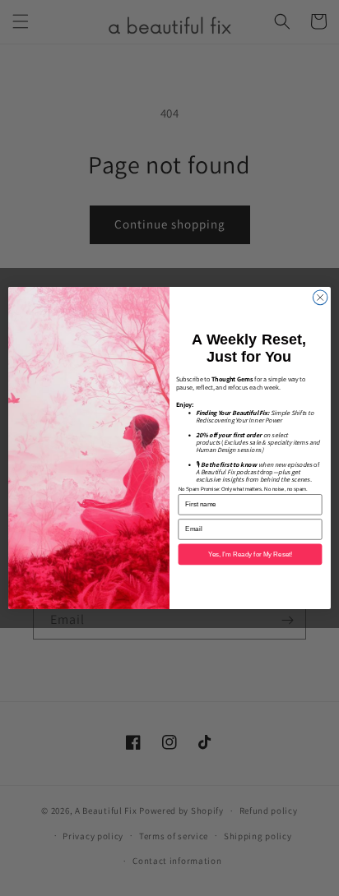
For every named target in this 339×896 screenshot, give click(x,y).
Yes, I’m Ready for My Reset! (250, 554)
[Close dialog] (320, 297)
